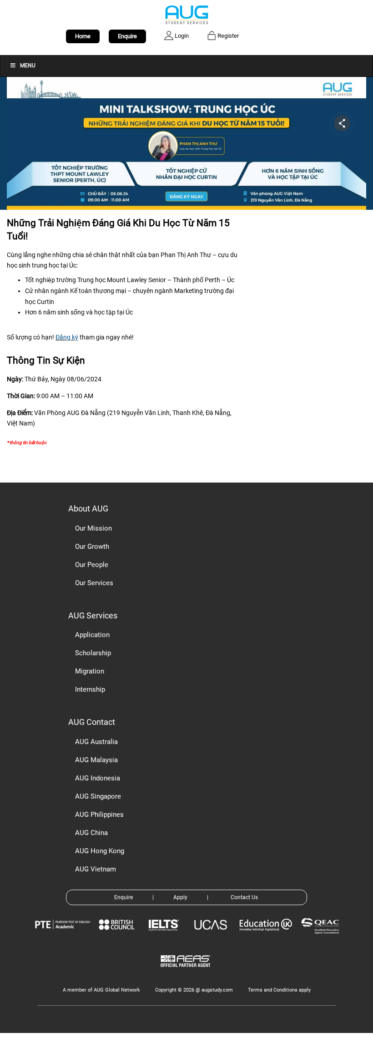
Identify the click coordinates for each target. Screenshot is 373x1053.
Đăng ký (66, 337)
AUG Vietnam (95, 869)
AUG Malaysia (96, 760)
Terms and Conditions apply (279, 990)
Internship (90, 689)
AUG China (91, 833)
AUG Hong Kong (99, 851)
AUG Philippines (99, 814)
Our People (91, 565)
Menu (27, 65)
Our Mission (93, 528)
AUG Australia (96, 742)
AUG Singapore (98, 796)
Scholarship (93, 653)
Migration (89, 671)
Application (92, 635)
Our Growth (92, 546)
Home (83, 36)
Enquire (127, 36)
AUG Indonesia (97, 778)
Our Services (94, 583)
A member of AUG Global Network (101, 990)
